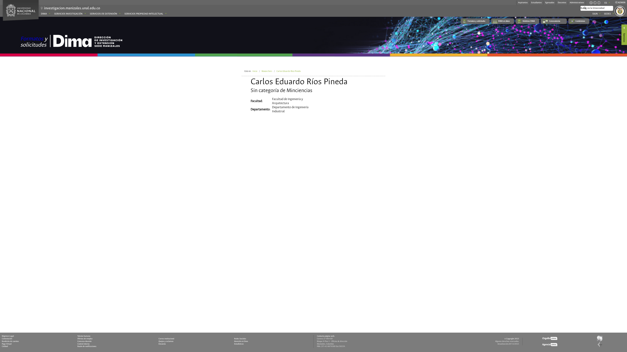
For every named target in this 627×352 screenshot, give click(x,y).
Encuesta (162, 344)
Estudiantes (536, 2)
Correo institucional (166, 339)
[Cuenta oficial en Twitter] (595, 2)
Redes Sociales (240, 339)
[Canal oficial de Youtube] (599, 2)
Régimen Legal (8, 336)
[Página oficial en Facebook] (591, 2)
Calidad (5, 346)
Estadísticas (239, 344)
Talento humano (83, 336)
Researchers (267, 71)
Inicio (254, 71)
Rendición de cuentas (10, 341)
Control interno (83, 344)
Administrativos (577, 2)
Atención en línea (241, 341)
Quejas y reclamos (166, 341)
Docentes (562, 2)
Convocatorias (554, 21)
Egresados (549, 2)
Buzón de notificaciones (86, 346)
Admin (621, 2)
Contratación (7, 339)
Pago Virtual (7, 344)
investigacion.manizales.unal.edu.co (72, 8)
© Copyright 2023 (512, 339)
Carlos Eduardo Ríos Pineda (288, 71)
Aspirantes (523, 2)
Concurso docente (84, 341)
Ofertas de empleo (84, 339)
